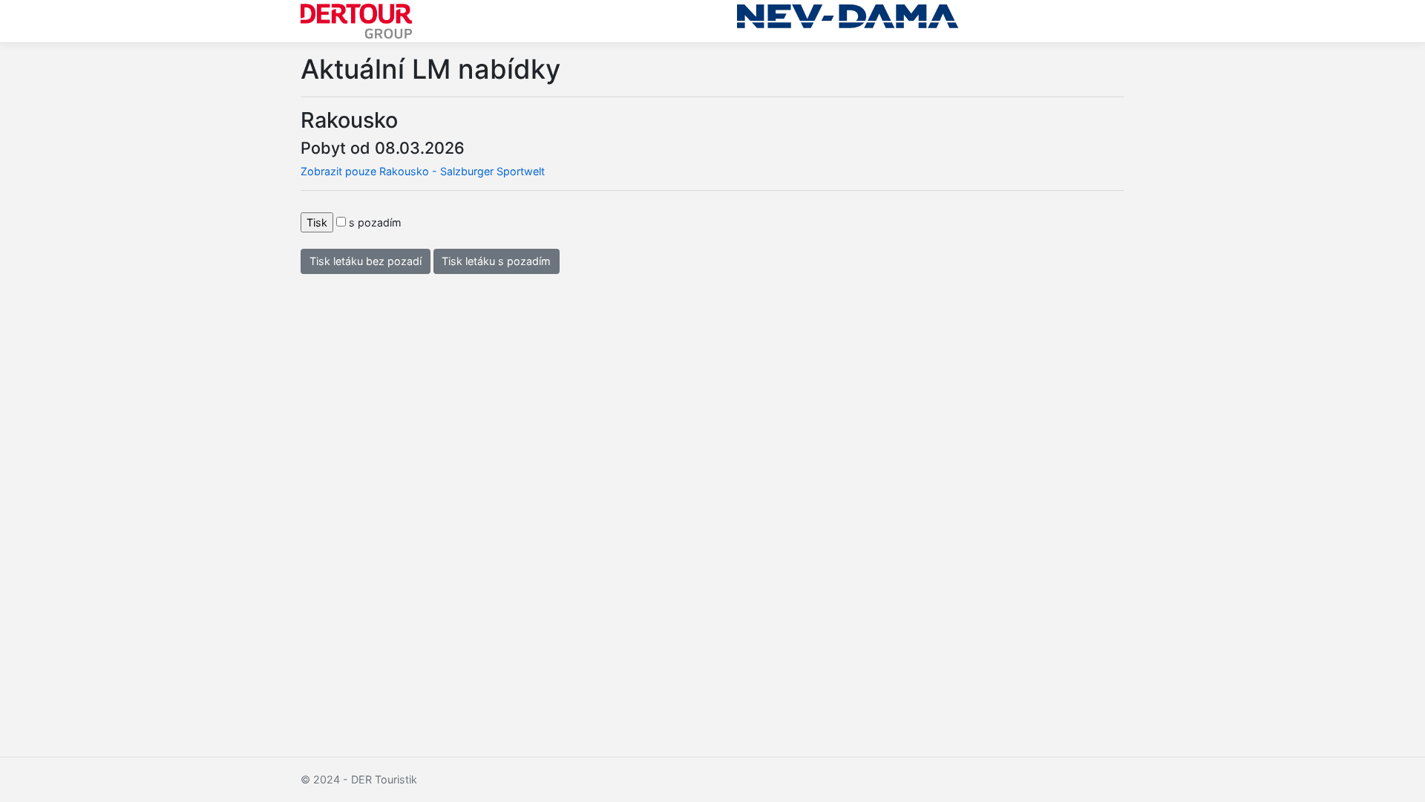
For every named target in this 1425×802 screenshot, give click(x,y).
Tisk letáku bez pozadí (365, 261)
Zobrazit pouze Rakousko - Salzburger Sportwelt (423, 171)
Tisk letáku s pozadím (496, 261)
